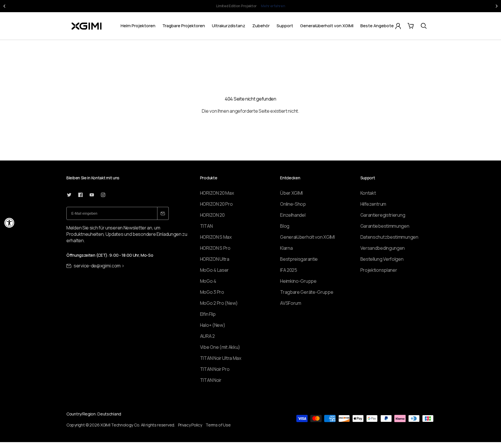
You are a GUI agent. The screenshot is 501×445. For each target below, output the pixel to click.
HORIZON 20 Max (217, 193)
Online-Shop (293, 204)
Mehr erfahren (288, 8)
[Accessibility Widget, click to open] (9, 222)
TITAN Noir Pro (215, 369)
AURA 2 (207, 336)
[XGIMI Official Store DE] (86, 26)
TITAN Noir (211, 380)
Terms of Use (218, 425)
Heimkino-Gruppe (298, 281)
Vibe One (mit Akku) (220, 347)
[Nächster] (496, 6)
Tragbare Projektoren (183, 25)
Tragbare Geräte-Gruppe (306, 292)
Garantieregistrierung (382, 215)
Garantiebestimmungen (384, 226)
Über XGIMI (291, 193)
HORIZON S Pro (215, 248)
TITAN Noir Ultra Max (220, 358)
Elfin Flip (208, 314)
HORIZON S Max (216, 237)
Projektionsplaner (378, 270)
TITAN (206, 226)
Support (285, 25)
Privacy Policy (190, 425)
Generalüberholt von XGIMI (326, 25)
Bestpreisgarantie (299, 259)
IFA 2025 (288, 270)
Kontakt (368, 193)
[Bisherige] (4, 6)
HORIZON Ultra (214, 259)
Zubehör (261, 25)
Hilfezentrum (373, 204)
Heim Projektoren (138, 25)
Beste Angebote (377, 25)
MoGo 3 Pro (212, 292)
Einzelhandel (292, 215)
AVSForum (290, 303)
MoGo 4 (208, 281)
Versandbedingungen (382, 248)
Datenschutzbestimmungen (389, 237)
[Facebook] (80, 195)
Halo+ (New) (212, 325)
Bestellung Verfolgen (382, 259)
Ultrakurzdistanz (228, 25)
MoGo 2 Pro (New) (219, 303)
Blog (284, 226)
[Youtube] (91, 195)
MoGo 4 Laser (214, 270)
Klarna (286, 248)
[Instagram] (103, 195)
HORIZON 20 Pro (216, 204)
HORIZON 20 (212, 215)
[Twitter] (69, 195)
